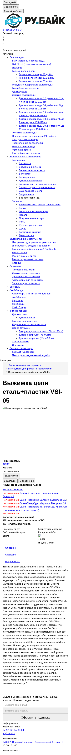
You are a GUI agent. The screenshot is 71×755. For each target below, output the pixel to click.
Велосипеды (16, 57)
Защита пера (26, 194)
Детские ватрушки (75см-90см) (36, 338)
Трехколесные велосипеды (27, 142)
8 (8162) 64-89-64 (13, 29)
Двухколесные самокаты (26, 273)
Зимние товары (18, 310)
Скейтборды (16, 290)
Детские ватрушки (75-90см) (35, 334)
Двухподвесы (19, 91)
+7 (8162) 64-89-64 (13, 730)
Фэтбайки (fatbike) (22, 149)
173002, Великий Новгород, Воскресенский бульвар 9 (33, 742)
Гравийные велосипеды (25, 88)
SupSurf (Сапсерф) (23, 351)
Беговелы (14, 286)
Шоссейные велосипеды (26, 153)
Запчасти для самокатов (26, 283)
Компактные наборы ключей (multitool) (34, 249)
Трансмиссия (26, 235)
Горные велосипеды (23, 71)
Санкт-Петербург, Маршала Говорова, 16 (42, 503)
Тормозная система (30, 232)
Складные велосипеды (25, 139)
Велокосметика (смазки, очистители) (39, 204)
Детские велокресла (30, 180)
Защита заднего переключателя (37, 187)
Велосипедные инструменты (25, 238)
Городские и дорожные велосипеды (32, 84)
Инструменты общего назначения (31, 245)
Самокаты (15, 266)
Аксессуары (18, 160)
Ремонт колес (19, 252)
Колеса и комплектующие (33, 211)
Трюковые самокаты (23, 269)
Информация (10, 723)
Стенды (16, 262)
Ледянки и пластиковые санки (29, 324)
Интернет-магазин (13, 489)
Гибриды (17, 67)
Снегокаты (18, 345)
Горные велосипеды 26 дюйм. (36, 74)
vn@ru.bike (9, 733)
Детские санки (27, 317)
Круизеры (17, 300)
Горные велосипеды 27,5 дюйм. (37, 77)
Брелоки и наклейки (30, 166)
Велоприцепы (27, 177)
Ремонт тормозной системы (27, 259)
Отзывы (10, 554)
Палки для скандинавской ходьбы (31, 355)
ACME (6, 464)
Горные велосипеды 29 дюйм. (36, 81)
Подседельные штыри (31, 218)
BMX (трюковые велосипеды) (28, 60)
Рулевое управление (31, 225)
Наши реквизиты (12, 750)
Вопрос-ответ (12, 561)
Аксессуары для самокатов (27, 280)
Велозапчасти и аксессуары (25, 156)
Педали (23, 214)
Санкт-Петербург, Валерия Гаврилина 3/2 (42, 499)
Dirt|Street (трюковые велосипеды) (31, 64)
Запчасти (17, 201)
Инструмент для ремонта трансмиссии (34, 242)
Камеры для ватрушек (24, 321)
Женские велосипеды (24, 132)
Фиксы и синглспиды (23, 146)
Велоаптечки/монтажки (32, 170)
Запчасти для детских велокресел (38, 184)
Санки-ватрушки (21, 327)
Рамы (22, 221)
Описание (11, 547)
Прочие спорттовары (21, 348)
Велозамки (25, 173)
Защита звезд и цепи (31, 190)
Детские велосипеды (24, 95)
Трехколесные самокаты (26, 276)
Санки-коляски (20, 341)
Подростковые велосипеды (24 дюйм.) (34, 136)
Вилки (22, 208)
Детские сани (19, 314)
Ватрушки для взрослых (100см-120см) (41, 331)
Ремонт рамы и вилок (24, 256)
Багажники (25, 163)
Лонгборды (18, 303)
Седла (22, 228)
